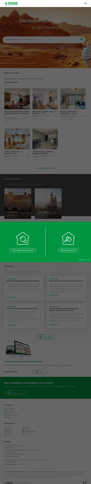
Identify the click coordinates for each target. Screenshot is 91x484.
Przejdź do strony (82, 259)
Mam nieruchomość (68, 250)
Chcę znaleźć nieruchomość (23, 250)
